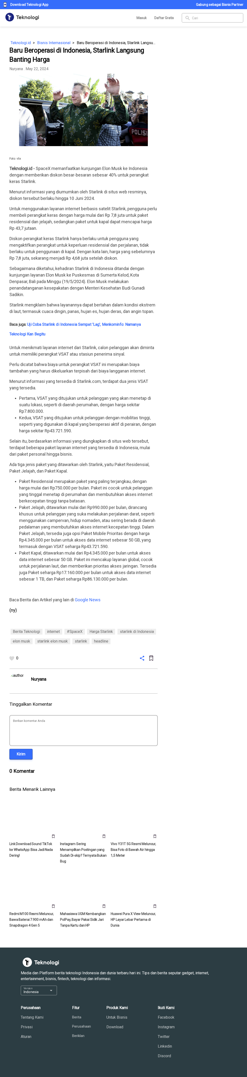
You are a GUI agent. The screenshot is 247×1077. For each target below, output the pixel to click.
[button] (21, 754)
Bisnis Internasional (53, 43)
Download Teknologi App (29, 5)
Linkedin (165, 1046)
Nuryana (16, 69)
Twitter (164, 1036)
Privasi (27, 1027)
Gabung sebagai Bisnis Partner (219, 5)
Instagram (166, 1027)
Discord (164, 1056)
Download (114, 1027)
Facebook (166, 1017)
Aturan (26, 1036)
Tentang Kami (32, 1017)
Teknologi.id (21, 43)
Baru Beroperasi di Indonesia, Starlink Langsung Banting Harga (117, 43)
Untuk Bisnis (116, 1017)
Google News (88, 599)
